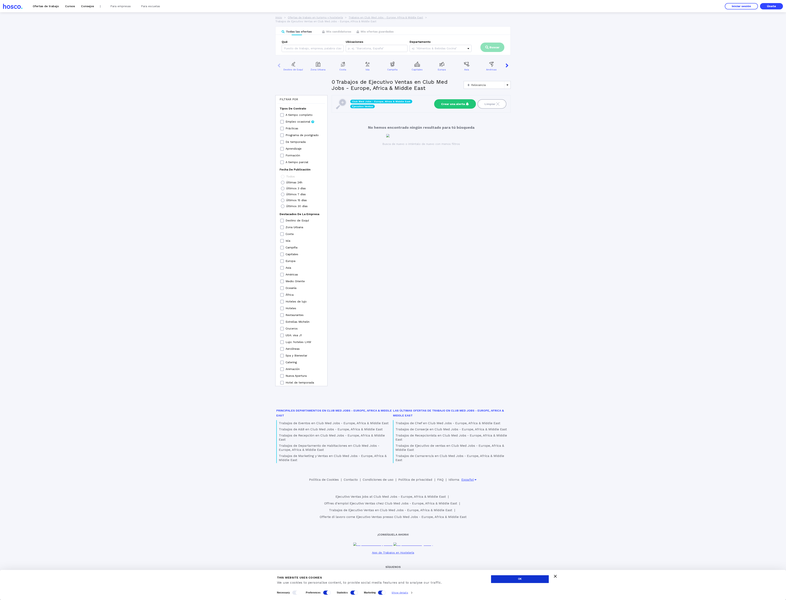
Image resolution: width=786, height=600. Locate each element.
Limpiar (489, 104)
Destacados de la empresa (299, 214)
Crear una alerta (453, 104)
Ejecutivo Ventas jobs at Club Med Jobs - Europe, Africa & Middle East (390, 496)
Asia (466, 69)
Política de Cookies (324, 480)
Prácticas (292, 128)
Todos (290, 176)
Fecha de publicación (295, 169)
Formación (293, 155)
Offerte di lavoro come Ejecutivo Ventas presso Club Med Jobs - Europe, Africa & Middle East (393, 517)
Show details (400, 592)
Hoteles (291, 308)
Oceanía (291, 288)
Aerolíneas (293, 348)
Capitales (417, 69)
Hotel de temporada (300, 382)
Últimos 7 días (296, 194)
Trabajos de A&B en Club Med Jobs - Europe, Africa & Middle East (331, 429)
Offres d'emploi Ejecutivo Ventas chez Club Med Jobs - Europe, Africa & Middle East (390, 503)
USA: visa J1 (294, 335)
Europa (442, 69)
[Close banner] (555, 576)
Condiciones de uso (378, 480)
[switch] (327, 593)
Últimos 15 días (296, 200)
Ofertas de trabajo (46, 6)
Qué (285, 41)
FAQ (440, 480)
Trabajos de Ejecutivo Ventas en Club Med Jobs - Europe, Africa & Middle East (390, 510)
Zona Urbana (318, 69)
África (290, 294)
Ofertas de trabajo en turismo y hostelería (315, 17)
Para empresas (120, 6)
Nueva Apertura (296, 375)
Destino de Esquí (293, 69)
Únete (771, 6)
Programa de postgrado (302, 135)
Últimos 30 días (297, 206)
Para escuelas (150, 6)
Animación (293, 369)
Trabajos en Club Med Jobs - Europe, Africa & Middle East (386, 17)
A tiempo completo (299, 114)
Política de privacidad (415, 480)
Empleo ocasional (298, 121)
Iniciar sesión (741, 6)
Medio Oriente (295, 281)
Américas (491, 69)
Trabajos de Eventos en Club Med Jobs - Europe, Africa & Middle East (333, 423)
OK (520, 578)
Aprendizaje (294, 148)
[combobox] (348, 48)
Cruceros (292, 328)
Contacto (351, 480)
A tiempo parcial (297, 162)
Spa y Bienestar (296, 355)
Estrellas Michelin (297, 321)
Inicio (278, 17)
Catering (291, 362)
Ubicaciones (354, 41)
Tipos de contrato (293, 108)
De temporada (296, 141)
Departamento (420, 41)
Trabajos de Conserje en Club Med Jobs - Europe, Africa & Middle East (451, 429)
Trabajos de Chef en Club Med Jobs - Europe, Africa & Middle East (447, 423)
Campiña (392, 69)
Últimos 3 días (296, 188)
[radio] (283, 176)
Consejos (87, 6)
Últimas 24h (294, 182)
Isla (367, 69)
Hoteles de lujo (296, 301)
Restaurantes (295, 315)
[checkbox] (282, 115)
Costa (342, 69)
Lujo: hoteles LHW (298, 342)
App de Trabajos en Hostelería (393, 552)
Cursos (70, 6)
